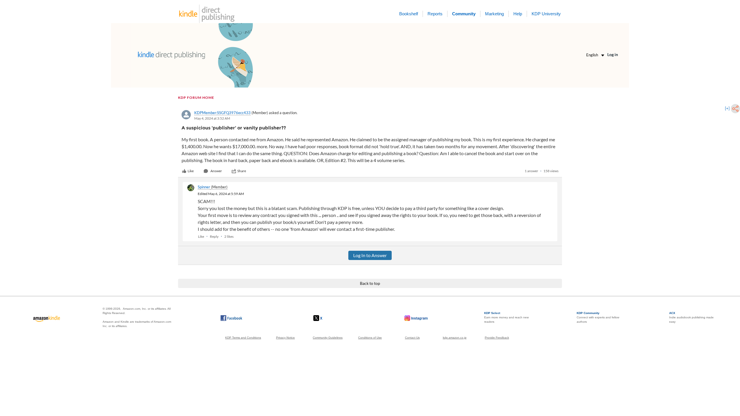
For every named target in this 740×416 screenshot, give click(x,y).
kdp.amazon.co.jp (455, 337)
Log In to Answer (370, 255)
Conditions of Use (370, 337)
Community (464, 13)
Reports (435, 13)
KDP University (546, 13)
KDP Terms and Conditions (243, 337)
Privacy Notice (285, 337)
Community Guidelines (328, 337)
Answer (216, 171)
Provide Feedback (497, 337)
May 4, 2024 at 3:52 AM (212, 118)
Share (241, 171)
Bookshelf (408, 13)
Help (517, 13)
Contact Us (412, 337)
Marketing (494, 13)
